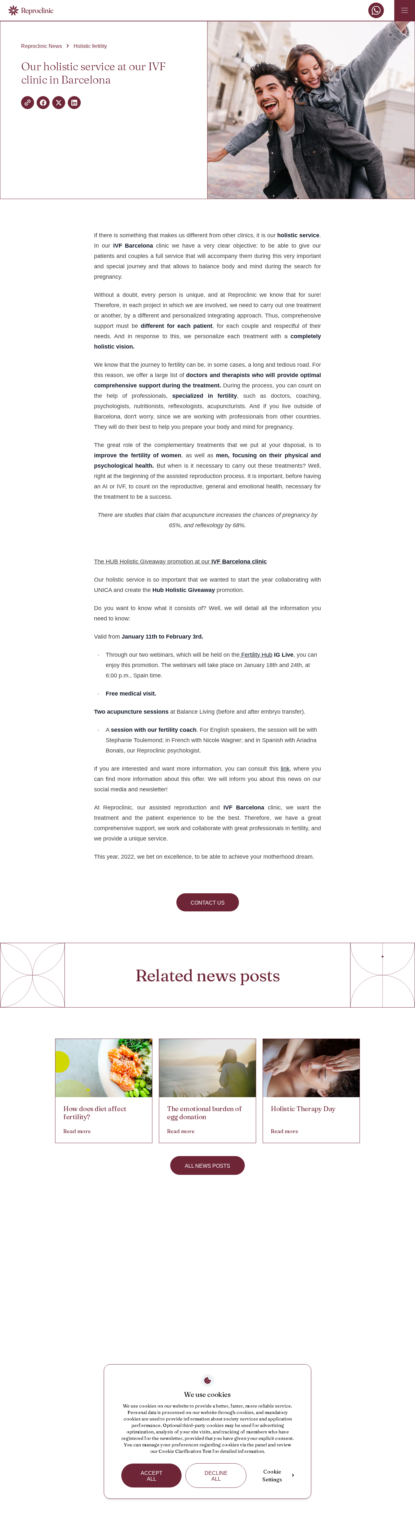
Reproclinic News (41, 46)
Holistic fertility (90, 46)
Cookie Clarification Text (185, 1451)
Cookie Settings (272, 1475)
